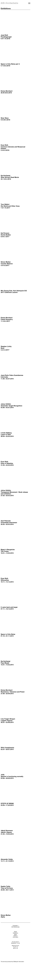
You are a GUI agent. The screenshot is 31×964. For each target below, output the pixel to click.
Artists (15, 931)
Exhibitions (15, 933)
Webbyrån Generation (18, 961)
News (15, 934)
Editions (15, 935)
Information (15, 937)
